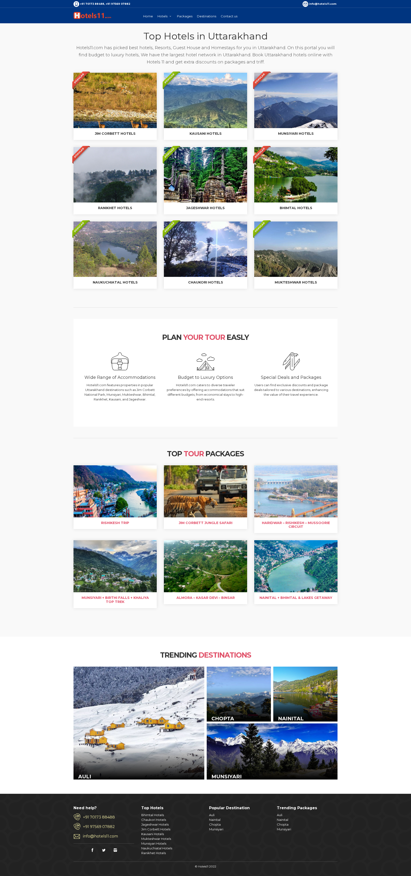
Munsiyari (216, 829)
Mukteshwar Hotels (156, 839)
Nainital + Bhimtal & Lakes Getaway (295, 598)
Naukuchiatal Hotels (156, 848)
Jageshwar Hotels (155, 824)
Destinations (206, 16)
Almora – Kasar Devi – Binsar (205, 598)
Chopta (215, 824)
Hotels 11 (92, 15)
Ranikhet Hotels (153, 853)
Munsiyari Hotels (153, 843)
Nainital (214, 820)
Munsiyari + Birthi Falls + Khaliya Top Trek (115, 600)
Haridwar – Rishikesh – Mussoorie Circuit (296, 525)
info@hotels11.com (100, 836)
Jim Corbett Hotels (155, 829)
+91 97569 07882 (99, 826)
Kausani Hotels (152, 834)
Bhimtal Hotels (152, 815)
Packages (184, 16)
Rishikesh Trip (115, 523)
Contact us (229, 16)
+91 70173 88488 (99, 817)
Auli (212, 815)
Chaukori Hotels (153, 820)
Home (148, 16)
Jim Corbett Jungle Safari (205, 523)
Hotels (162, 16)
